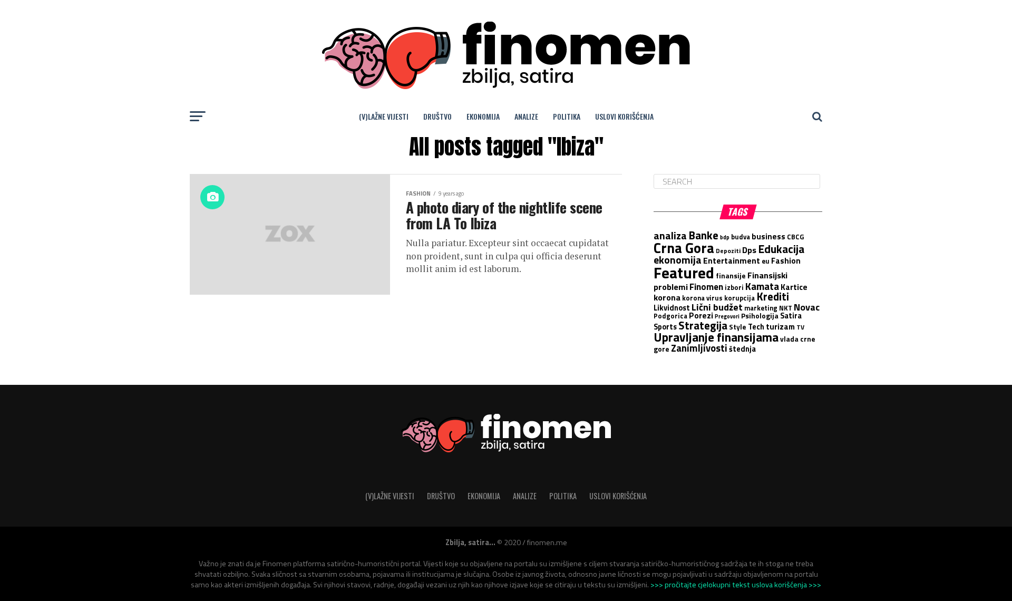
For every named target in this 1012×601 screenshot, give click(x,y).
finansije (731, 275)
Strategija (702, 325)
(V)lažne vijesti (383, 116)
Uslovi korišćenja (624, 116)
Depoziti (728, 251)
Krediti (772, 296)
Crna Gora (684, 247)
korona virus (702, 298)
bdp (724, 237)
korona (667, 297)
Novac (807, 306)
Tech (756, 327)
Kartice (794, 287)
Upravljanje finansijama (716, 337)
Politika (566, 116)
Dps (749, 249)
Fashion (786, 261)
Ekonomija (483, 116)
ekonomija (678, 260)
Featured (684, 272)
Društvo (437, 116)
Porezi (701, 315)
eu (766, 261)
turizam (780, 327)
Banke (703, 235)
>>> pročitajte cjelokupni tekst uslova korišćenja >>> (735, 584)
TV (800, 327)
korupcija (739, 298)
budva (740, 236)
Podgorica (670, 316)
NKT (785, 308)
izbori (734, 287)
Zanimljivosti (699, 348)
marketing (760, 308)
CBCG (795, 236)
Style (737, 327)
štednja (742, 349)
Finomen (706, 286)
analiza (670, 236)
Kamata (762, 286)
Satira (791, 316)
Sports (665, 327)
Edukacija (781, 248)
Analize (526, 116)
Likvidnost (672, 308)
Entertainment (731, 260)
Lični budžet (717, 306)
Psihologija (760, 316)
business (768, 236)
